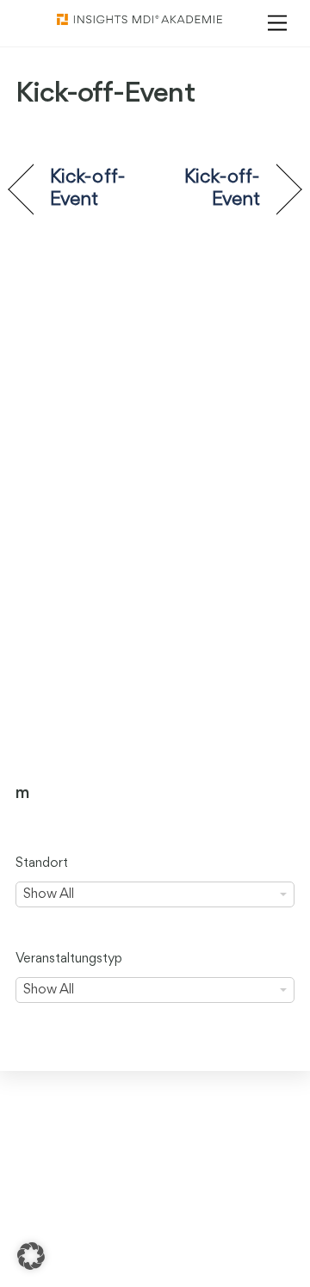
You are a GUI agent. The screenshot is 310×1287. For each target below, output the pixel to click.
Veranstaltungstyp (69, 959)
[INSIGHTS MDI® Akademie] (139, 20)
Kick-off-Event (88, 188)
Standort (42, 863)
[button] (31, 1256)
